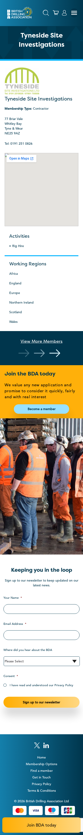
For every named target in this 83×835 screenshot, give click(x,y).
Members (41, 341)
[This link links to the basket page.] (56, 12)
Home (41, 757)
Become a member (42, 409)
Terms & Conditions (41, 791)
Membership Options (41, 764)
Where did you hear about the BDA (27, 650)
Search (46, 12)
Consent (10, 676)
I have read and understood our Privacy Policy (41, 685)
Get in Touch (41, 777)
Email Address (14, 624)
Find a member (41, 771)
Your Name (12, 598)
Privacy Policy (41, 784)
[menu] (74, 12)
